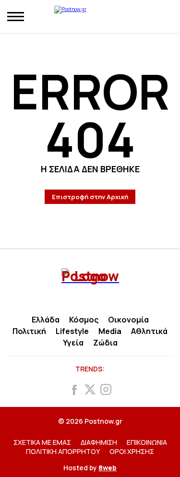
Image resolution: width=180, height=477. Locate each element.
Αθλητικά (149, 331)
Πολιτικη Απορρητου (63, 451)
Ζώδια (105, 342)
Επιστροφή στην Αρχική (90, 196)
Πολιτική (29, 331)
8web (107, 467)
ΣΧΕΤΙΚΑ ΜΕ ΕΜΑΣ (42, 442)
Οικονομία (128, 319)
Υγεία (73, 342)
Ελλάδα (46, 319)
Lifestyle (72, 331)
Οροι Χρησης (131, 451)
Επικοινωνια (147, 442)
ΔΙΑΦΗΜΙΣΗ (99, 442)
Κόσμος (83, 319)
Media (109, 331)
